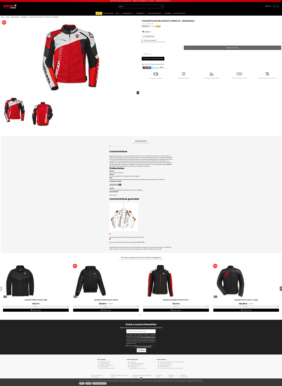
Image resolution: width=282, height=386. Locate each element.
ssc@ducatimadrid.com (166, 365)
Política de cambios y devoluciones (97, 376)
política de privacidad (143, 345)
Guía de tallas (149, 36)
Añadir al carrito (37, 310)
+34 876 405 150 (164, 366)
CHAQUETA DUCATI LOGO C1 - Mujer (246, 300)
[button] (139, 314)
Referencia (145, 24)
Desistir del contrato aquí (184, 376)
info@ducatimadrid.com (106, 365)
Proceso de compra (159, 376)
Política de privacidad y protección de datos (142, 376)
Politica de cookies (171, 376)
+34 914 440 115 (104, 366)
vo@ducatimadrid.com (136, 365)
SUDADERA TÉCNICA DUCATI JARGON (106, 300)
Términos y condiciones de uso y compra (119, 376)
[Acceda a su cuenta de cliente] (274, 6)
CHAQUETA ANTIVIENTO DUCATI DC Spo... (176, 300)
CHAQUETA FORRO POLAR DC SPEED (36, 300)
